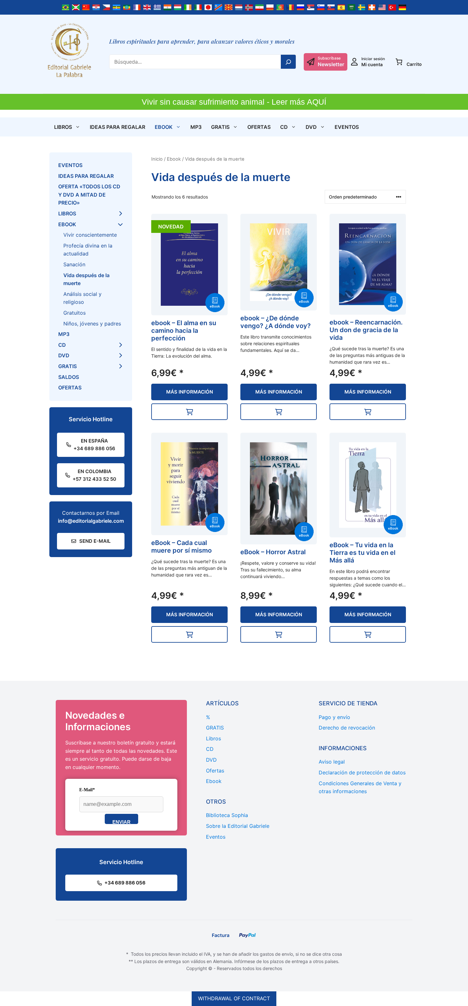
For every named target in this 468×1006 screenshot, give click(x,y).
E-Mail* (87, 789)
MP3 (196, 127)
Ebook (164, 127)
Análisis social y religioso (82, 298)
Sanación (74, 264)
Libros (63, 127)
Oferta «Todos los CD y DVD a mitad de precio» (89, 194)
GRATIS (220, 127)
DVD (311, 127)
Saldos (68, 377)
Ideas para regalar (117, 127)
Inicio (157, 159)
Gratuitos (74, 313)
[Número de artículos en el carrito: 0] (399, 61)
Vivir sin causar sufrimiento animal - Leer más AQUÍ (234, 101)
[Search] (288, 62)
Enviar (121, 821)
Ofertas (259, 127)
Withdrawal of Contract (234, 998)
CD (284, 127)
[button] (189, 411)
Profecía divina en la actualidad (87, 249)
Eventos (347, 127)
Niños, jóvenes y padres (92, 323)
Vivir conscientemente (90, 235)
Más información (189, 392)
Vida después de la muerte (86, 279)
